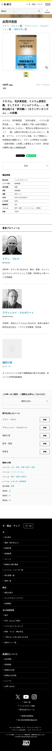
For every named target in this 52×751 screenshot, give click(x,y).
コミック (7, 559)
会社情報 (7, 659)
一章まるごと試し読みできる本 (16, 637)
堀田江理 (18, 29)
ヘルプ (29, 730)
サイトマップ (36, 730)
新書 (12, 486)
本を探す (7, 537)
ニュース (7, 681)
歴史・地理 (15, 477)
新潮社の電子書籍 (11, 564)
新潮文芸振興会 (27, 716)
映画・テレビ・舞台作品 (13, 632)
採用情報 (7, 664)
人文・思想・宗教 (17, 467)
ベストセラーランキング (13, 626)
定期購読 (7, 603)
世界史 (23, 477)
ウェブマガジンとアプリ (13, 598)
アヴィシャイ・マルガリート (18, 312)
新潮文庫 (7, 548)
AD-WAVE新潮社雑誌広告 (27, 720)
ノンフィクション (17, 472)
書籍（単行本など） (12, 543)
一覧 (29, 526)
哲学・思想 (30, 467)
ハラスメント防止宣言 (18, 730)
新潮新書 (22, 481)
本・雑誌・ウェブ (35, 4)
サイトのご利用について (17, 727)
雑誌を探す (8, 593)
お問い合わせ (9, 686)
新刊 (6, 615)
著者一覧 (7, 581)
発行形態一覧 (9, 575)
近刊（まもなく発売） (12, 621)
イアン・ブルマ (10, 26)
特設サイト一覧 (10, 642)
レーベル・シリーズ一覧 (13, 570)
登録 (44, 420)
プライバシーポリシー (34, 727)
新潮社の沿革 (9, 670)
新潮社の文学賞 (10, 675)
